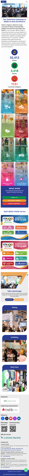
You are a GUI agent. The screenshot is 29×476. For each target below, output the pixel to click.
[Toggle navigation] (26, 1)
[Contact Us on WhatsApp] (26, 470)
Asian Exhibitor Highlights (14, 200)
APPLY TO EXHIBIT (19, 299)
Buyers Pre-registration (14, 203)
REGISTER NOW (9, 299)
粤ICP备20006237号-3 (21, 474)
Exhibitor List (14, 197)
